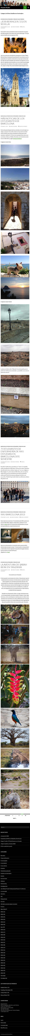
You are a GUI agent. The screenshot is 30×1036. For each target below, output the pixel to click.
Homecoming (4, 883)
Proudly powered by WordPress (6, 1034)
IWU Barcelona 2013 (13, 514)
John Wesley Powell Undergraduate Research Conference (13, 888)
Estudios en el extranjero (7, 19)
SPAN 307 (3, 942)
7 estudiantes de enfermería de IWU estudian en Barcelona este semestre (12, 453)
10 (25, 815)
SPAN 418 (3, 968)
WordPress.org (4, 1027)
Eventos (2, 876)
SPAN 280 (3, 934)
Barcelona (3, 116)
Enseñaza (3, 868)
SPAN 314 (3, 947)
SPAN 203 (3, 919)
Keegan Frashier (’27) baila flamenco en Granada (11, 841)
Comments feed (4, 1025)
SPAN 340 (3, 957)
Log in (2, 1020)
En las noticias (4, 865)
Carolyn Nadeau (16, 26)
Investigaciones (4, 886)
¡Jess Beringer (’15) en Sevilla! (14, 23)
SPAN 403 (3, 965)
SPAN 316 (3, 950)
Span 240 (3, 927)
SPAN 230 (3, 924)
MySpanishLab (4, 899)
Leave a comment (23, 126)
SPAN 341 (3, 960)
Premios (22, 19)
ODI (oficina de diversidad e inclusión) (9, 904)
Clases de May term (5, 858)
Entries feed (3, 1022)
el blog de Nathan (17, 138)
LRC (2, 896)
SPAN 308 (3, 945)
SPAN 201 (3, 916)
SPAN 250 (3, 929)
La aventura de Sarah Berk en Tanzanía (14, 566)
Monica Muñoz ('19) (5, 995)
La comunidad (4, 891)
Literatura (3, 893)
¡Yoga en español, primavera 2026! (8, 843)
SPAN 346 (3, 962)
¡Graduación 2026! (5, 836)
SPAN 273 (3, 932)
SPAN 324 (3, 955)
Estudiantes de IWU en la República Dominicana (11, 838)
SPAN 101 (3, 911)
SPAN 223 (3, 922)
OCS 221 (3, 901)
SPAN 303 (3, 939)
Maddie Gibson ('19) (5, 987)
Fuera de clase (16, 19)
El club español (4, 860)
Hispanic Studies (5, 7)
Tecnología (3, 975)
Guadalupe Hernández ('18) (6, 990)
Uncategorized (4, 978)
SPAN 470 (3, 970)
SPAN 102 (3, 914)
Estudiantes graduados (5, 870)
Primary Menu (28, 7)
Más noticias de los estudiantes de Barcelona (12, 121)
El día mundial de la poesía (6, 846)
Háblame (3, 881)
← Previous (7, 815)
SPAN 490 (3, 973)
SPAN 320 (3, 952)
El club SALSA (4, 863)
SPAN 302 (3, 937)
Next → (15, 818)
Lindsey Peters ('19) (5, 992)
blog (6, 524)
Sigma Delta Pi (4, 909)
